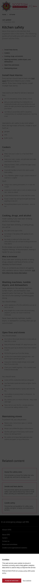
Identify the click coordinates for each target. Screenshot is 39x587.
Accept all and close (11, 581)
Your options (27, 581)
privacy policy (22, 571)
